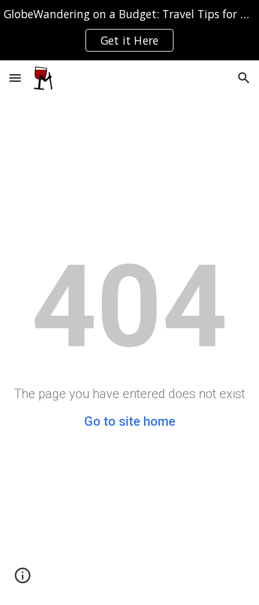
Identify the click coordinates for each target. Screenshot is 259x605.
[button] (15, 77)
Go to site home (129, 421)
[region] (129, 30)
